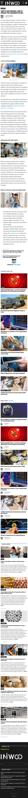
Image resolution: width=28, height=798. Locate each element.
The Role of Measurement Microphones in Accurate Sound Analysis (13, 626)
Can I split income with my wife (15, 54)
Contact (14, 796)
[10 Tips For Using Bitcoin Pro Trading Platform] (14, 526)
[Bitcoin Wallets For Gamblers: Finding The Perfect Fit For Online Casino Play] (14, 410)
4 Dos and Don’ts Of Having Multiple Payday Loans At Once (12, 353)
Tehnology (3, 623)
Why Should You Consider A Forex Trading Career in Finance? (14, 332)
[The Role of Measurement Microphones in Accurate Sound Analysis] (14, 616)
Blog (2, 559)
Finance (3, 287)
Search (25, 764)
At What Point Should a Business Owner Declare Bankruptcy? (13, 393)
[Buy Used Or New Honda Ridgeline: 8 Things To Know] (14, 301)
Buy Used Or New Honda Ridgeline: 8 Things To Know (13, 311)
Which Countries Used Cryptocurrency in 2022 (13, 466)
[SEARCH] (23, 3)
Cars (2, 308)
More (20, 572)
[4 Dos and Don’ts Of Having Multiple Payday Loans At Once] (14, 343)
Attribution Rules (15, 233)
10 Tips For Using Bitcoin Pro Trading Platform (13, 535)
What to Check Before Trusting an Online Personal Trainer (12, 562)
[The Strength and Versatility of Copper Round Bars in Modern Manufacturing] (14, 582)
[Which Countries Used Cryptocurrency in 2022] (14, 457)
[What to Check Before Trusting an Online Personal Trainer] (14, 552)
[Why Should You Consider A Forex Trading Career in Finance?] (14, 322)
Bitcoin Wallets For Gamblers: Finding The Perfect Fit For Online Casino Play (14, 420)
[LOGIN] (26, 3)
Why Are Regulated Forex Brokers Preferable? (13, 373)
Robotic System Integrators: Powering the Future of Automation (13, 659)
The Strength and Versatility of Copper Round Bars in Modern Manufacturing (13, 592)
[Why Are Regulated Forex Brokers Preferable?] (14, 364)
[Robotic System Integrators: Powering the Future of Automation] (14, 649)
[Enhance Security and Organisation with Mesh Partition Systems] (14, 712)
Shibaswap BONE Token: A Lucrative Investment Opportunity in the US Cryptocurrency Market (13, 290)
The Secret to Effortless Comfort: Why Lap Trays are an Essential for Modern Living (14, 691)
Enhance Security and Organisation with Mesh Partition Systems (14, 722)
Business (3, 350)
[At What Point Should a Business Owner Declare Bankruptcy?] (14, 383)
